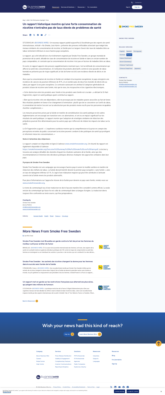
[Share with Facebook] (38, 35)
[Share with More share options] (49, 35)
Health (46, 216)
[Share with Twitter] (34, 35)
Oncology (65, 216)
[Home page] (34, 7)
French (129, 55)
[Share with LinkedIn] (30, 35)
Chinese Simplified (126, 68)
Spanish (128, 51)
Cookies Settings (119, 391)
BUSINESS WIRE (41, 43)
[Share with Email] (41, 35)
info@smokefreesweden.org (31, 207)
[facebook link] (124, 387)
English (122, 51)
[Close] (161, 391)
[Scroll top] (159, 343)
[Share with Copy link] (45, 35)
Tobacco (57, 216)
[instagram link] (128, 387)
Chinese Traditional (126, 65)
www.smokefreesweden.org (76, 144)
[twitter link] (111, 387)
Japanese (137, 68)
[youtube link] (119, 387)
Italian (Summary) (125, 58)
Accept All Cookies (133, 391)
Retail (51, 216)
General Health (38, 216)
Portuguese (138, 51)
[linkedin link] (115, 387)
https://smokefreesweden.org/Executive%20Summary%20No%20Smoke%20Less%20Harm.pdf (60, 149)
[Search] (132, 2)
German (122, 55)
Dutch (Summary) (125, 61)
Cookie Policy (7, 392)
